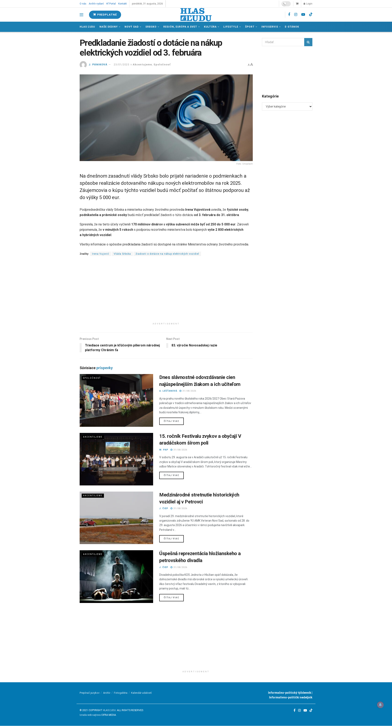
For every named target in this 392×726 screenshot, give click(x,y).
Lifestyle (230, 26)
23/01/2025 (121, 64)
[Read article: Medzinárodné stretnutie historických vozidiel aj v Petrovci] (116, 518)
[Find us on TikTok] (310, 14)
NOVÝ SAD (132, 26)
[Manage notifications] (380, 704)
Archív (106, 692)
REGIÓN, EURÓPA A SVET (180, 26)
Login (309, 3)
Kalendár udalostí (141, 692)
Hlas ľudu (87, 26)
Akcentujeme (142, 64)
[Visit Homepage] (196, 15)
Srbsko (151, 26)
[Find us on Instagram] (295, 14)
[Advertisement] (166, 291)
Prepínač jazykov (89, 692)
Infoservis (269, 26)
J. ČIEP (163, 508)
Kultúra (210, 26)
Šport (250, 26)
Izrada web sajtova (90, 715)
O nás (83, 3)
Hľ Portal (111, 3)
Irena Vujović (100, 253)
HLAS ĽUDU (109, 710)
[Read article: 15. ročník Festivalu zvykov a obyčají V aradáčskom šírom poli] (116, 459)
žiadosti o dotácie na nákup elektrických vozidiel (167, 253)
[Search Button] (308, 42)
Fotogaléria (120, 692)
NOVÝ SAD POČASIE (287, 69)
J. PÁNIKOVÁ (98, 64)
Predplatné (106, 14)
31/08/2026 (189, 391)
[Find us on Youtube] (303, 14)
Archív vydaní (96, 3)
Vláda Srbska (122, 253)
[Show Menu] (81, 14)
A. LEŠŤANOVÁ (168, 391)
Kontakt (122, 3)
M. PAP (163, 449)
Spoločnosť (162, 64)
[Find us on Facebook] (289, 14)
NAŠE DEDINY (108, 26)
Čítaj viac (174, 421)
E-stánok (292, 26)
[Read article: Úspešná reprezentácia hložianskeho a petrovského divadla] (116, 576)
